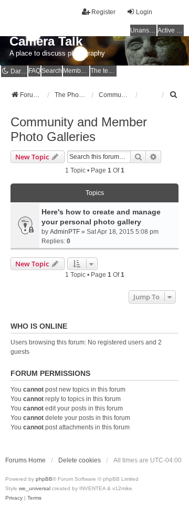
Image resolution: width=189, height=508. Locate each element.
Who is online (38, 326)
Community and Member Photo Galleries (78, 129)
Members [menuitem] (76, 70)
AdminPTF (65, 231)
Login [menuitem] (144, 12)
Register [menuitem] (103, 12)
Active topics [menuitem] (171, 30)
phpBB (44, 479)
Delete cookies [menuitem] (79, 460)
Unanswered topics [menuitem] (143, 30)
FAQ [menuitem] (34, 70)
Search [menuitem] (51, 70)
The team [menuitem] (103, 70)
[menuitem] (173, 95)
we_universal (34, 488)
